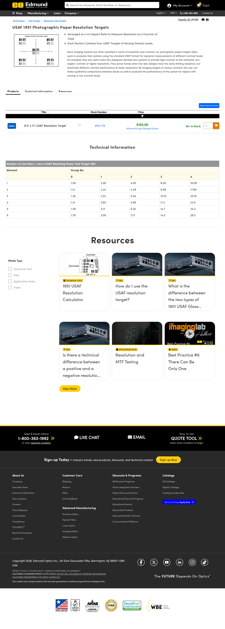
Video (17, 287)
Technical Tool (23, 269)
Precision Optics (70, 514)
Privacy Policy (20, 571)
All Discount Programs (123, 481)
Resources (65, 91)
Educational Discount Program (127, 498)
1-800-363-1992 (190, 13)
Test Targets (34, 20)
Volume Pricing (134, 128)
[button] (191, 13)
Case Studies (18, 515)
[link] (204, 2)
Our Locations (19, 498)
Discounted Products (122, 509)
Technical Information (39, 91)
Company (71, 13)
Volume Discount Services (125, 492)
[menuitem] (21, 13)
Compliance (18, 521)
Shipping (66, 481)
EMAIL (139, 437)
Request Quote (150, 128)
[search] (112, 5)
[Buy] (216, 125)
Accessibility (74, 571)
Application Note (24, 281)
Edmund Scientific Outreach (126, 515)
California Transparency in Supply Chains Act (36, 577)
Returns (66, 487)
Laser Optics (68, 525)
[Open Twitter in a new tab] (154, 563)
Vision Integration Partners (125, 487)
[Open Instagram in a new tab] (192, 563)
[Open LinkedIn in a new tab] (179, 563)
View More (70, 388)
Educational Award (122, 504)
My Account (181, 5)
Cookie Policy (36, 571)
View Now (84, 287)
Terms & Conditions (55, 571)
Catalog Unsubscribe (173, 492)
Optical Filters (69, 519)
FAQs (65, 492)
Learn (57, 13)
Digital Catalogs (171, 487)
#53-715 (100, 125)
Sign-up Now (168, 460)
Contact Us (207, 13)
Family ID (184, 19)
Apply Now (178, 502)
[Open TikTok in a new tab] (204, 563)
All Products (19, 20)
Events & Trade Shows (23, 492)
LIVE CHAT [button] (89, 437)
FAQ (16, 275)
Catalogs (169, 481)
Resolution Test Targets (55, 20)
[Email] (203, 19)
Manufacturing (37, 13)
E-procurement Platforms (125, 521)
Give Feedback (69, 498)
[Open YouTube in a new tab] (167, 563)
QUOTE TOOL (184, 438)
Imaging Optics (70, 531)
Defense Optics (70, 536)
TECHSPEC (18, 527)
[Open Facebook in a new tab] (141, 563)
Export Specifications (209, 105)
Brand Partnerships (22, 532)
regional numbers (41, 442)
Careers (16, 504)
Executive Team (20, 487)
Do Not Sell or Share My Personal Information (81, 574)
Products (13, 91)
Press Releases (20, 509)
